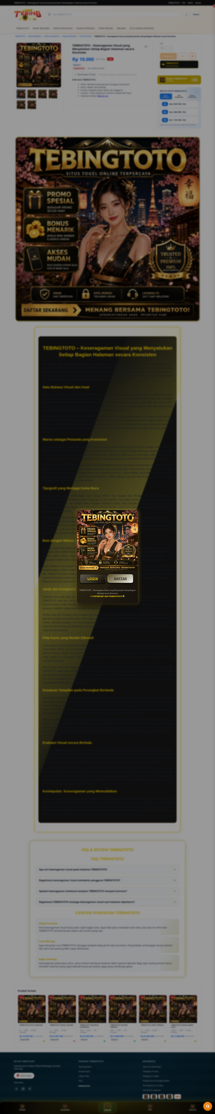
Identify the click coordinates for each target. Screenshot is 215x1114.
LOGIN (92, 578)
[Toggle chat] (207, 1106)
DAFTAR (120, 578)
